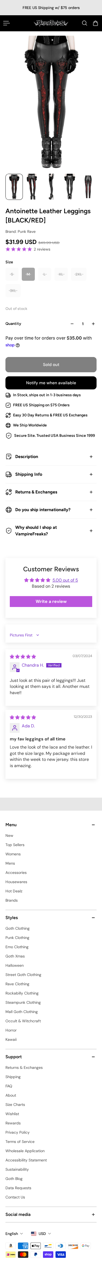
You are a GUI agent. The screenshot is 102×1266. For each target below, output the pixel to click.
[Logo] (51, 23)
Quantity (13, 323)
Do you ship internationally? (42, 509)
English (11, 1233)
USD (42, 1233)
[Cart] (95, 23)
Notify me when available (51, 383)
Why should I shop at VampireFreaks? (36, 530)
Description (26, 456)
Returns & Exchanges (36, 492)
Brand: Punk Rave (20, 231)
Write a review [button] (51, 601)
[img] (23, 657)
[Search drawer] (84, 23)
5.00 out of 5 (65, 580)
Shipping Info (28, 474)
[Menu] (6, 23)
